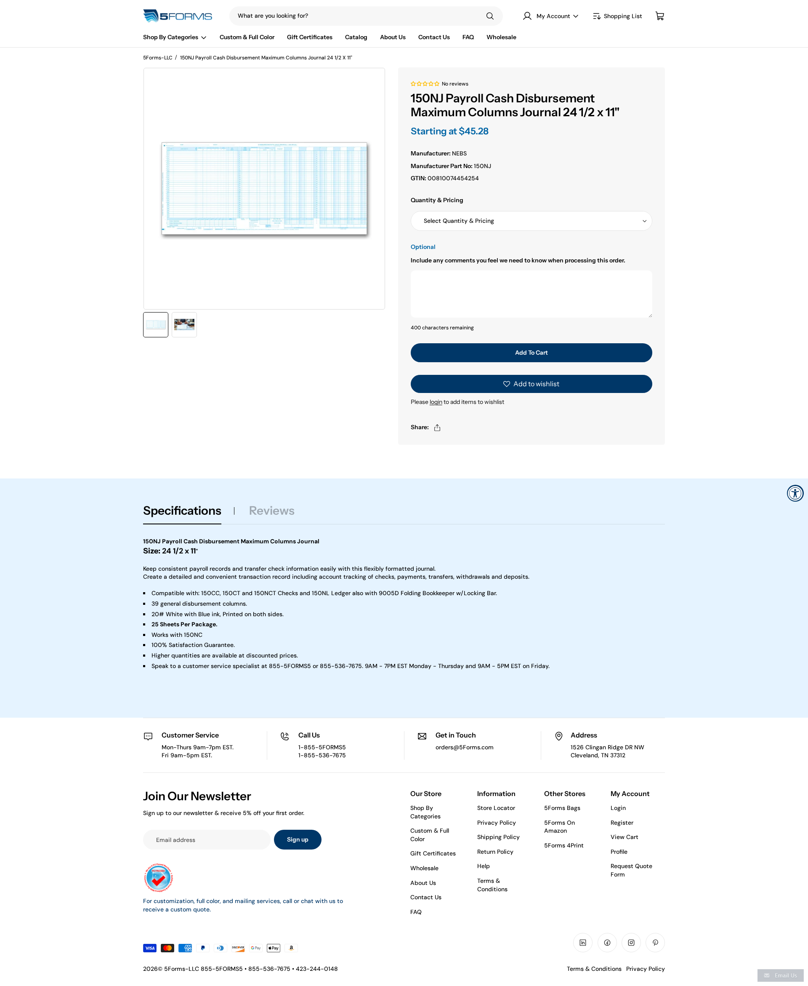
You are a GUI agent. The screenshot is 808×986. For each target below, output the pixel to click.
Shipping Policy (498, 837)
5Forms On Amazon (559, 827)
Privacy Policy (496, 822)
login (436, 402)
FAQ (416, 912)
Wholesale (424, 868)
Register (622, 822)
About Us (423, 883)
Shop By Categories (425, 812)
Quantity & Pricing (437, 200)
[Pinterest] (655, 942)
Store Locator (496, 808)
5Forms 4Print (564, 845)
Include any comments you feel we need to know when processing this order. (518, 260)
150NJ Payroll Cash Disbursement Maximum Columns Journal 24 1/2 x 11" (266, 57)
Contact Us (425, 897)
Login (618, 808)
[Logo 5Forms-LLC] (180, 16)
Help (483, 866)
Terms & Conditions (492, 885)
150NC (193, 635)
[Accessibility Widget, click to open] (795, 493)
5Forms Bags (562, 808)
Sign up (297, 839)
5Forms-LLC (158, 57)
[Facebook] (607, 942)
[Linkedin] (583, 942)
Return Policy (495, 851)
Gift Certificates (433, 853)
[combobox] (349, 16)
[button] (425, 83)
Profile (619, 851)
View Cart (624, 837)
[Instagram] (631, 942)
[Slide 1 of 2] (155, 324)
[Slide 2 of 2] (184, 324)
